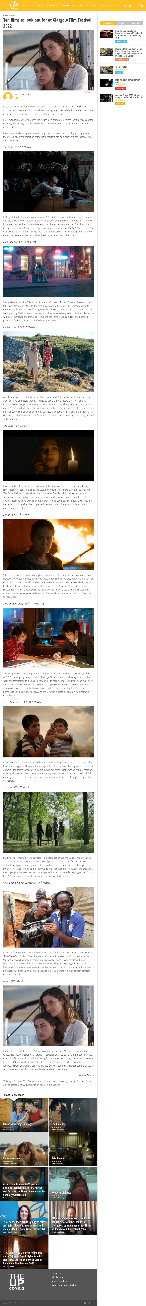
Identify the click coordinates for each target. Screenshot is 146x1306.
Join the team (57, 1277)
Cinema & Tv (29, 5)
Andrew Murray (24, 94)
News (81, 5)
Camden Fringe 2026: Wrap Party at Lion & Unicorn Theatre (129, 96)
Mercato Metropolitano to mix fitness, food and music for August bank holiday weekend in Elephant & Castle (128, 52)
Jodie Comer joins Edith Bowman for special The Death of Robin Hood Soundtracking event (128, 34)
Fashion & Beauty (109, 5)
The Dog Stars (121, 67)
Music (40, 5)
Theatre (66, 5)
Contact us (56, 1273)
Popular (107, 23)
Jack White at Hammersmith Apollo (127, 81)
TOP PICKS (136, 23)
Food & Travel (52, 5)
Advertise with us (59, 1281)
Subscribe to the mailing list (64, 1285)
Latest (121, 23)
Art (74, 5)
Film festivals (11, 15)
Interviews (92, 5)
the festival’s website (50, 1084)
